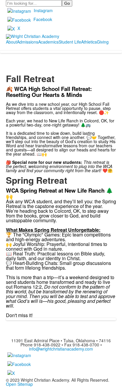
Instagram (43, 10)
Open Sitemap (19, 384)
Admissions (27, 42)
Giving (103, 42)
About (11, 42)
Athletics (89, 42)
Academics (48, 42)
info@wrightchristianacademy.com (61, 349)
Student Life (70, 42)
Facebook (42, 19)
